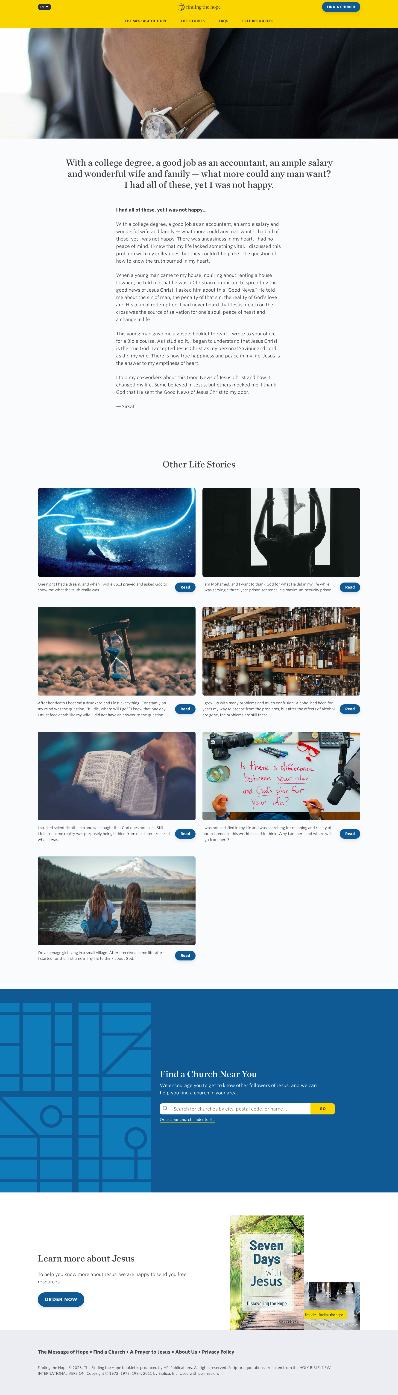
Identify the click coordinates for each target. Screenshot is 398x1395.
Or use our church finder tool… (187, 1119)
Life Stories (193, 21)
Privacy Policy (218, 1352)
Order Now (61, 1299)
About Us (186, 1352)
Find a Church (341, 7)
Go (323, 1109)
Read (185, 587)
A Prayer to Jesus (151, 1352)
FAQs (224, 21)
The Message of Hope (146, 21)
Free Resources (257, 21)
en (42, 7)
